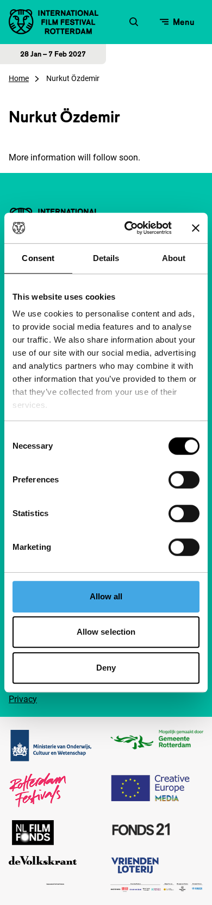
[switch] (184, 479)
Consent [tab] (38, 258)
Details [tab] (106, 258)
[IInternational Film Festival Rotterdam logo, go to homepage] (53, 21)
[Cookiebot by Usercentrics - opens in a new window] (128, 228)
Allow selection (106, 631)
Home (19, 78)
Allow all (106, 596)
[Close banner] (195, 228)
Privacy (23, 699)
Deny (106, 667)
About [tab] (174, 258)
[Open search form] (134, 22)
